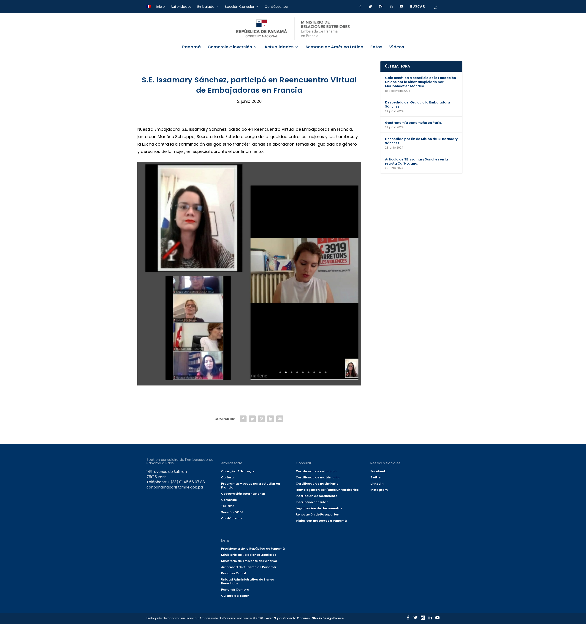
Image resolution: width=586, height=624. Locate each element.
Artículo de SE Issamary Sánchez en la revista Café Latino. (416, 161)
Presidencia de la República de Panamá (253, 548)
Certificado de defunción (316, 471)
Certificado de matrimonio (317, 477)
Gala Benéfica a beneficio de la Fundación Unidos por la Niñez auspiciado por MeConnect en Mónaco (420, 82)
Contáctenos (276, 6)
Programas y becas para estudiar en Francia (250, 485)
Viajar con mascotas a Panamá (321, 520)
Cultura (227, 477)
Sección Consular (239, 6)
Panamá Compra (235, 589)
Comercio (229, 500)
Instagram (379, 490)
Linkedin (377, 483)
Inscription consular (312, 502)
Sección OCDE (232, 512)
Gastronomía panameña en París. (413, 122)
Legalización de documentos (319, 508)
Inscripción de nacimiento (316, 496)
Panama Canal (233, 573)
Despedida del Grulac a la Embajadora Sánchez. (417, 104)
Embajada (205, 6)
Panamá (191, 47)
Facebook (378, 471)
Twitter (376, 477)
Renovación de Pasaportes (317, 514)
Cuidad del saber (235, 596)
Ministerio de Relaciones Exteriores (248, 555)
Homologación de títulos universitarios (327, 490)
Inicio (160, 6)
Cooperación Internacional (243, 493)
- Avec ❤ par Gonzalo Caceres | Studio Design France (304, 618)
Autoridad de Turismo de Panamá (248, 567)
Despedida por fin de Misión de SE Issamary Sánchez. (421, 141)
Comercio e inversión (230, 47)
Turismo (227, 506)
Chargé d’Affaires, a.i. (238, 471)
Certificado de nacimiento (317, 483)
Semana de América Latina (335, 47)
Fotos (376, 47)
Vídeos (396, 47)
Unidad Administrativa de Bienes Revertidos (247, 581)
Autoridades (181, 6)
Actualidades (278, 47)
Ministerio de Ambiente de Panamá (249, 561)
